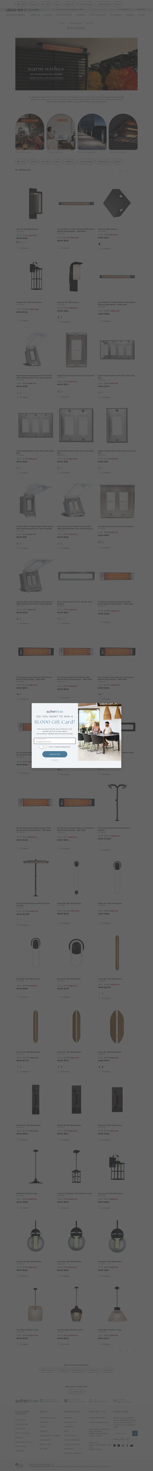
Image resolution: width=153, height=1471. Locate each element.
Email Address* (41, 739)
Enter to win (55, 754)
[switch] (43, 747)
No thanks (54, 760)
